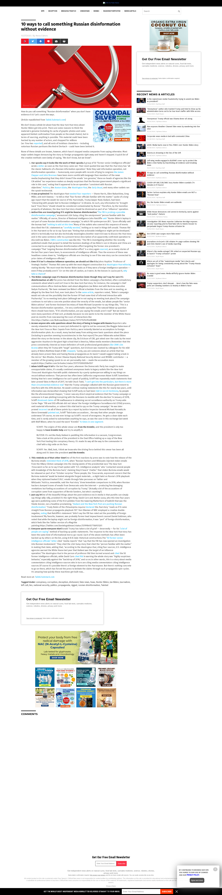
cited (117, 553)
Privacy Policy (111, 886)
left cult (24, 585)
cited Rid (79, 556)
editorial (127, 264)
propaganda (64, 585)
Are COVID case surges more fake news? (164, 234)
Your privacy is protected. (34, 618)
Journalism (125, 582)
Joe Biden (114, 582)
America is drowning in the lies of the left (164, 153)
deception (52, 11)
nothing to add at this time (60, 224)
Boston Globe (60, 187)
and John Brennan (48, 175)
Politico (46, 187)
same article (88, 292)
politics (53, 585)
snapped (71, 351)
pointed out (53, 412)
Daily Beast (97, 187)
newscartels (130, 11)
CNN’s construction (59, 240)
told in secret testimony (107, 391)
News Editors (42, 36)
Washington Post (79, 187)
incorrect (43, 409)
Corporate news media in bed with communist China (168, 136)
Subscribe (167, 891)
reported (38, 143)
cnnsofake (85, 11)
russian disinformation (89, 585)
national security (41, 585)
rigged (74, 585)
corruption (52, 582)
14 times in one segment (91, 422)
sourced (104, 249)
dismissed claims (45, 400)
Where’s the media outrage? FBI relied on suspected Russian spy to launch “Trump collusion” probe (174, 252)
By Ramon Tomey (162, 217)
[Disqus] (76, 750)
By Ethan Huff (160, 104)
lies (31, 585)
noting (44, 513)
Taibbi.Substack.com (55, 120)
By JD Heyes (160, 114)
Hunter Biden (102, 582)
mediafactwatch (68, 11)
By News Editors (162, 121)
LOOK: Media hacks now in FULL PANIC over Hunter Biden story (172, 145)
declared (90, 507)
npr (42, 11)
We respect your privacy (97, 875)
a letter (40, 166)
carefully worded (72, 227)
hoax (92, 582)
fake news (84, 582)
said (105, 218)
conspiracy (41, 582)
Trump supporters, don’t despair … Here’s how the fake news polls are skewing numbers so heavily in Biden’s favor (172, 284)
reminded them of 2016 (57, 461)
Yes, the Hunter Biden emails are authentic (164, 202)
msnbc (96, 11)
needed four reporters (80, 194)
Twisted (104, 585)
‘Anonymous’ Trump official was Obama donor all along (169, 119)
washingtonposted (111, 11)
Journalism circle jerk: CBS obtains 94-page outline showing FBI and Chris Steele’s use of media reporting (173, 243)
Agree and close (197, 880)
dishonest (74, 582)
